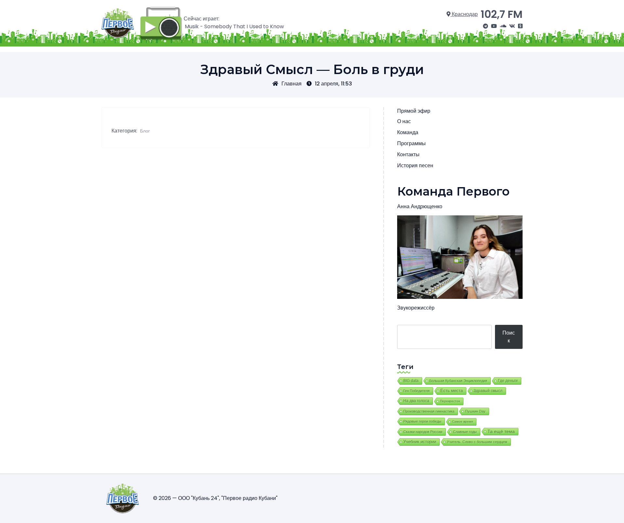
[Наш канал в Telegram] (485, 26)
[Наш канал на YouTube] (494, 26)
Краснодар (464, 14)
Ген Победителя (416, 391)
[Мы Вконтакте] (512, 26)
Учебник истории (419, 441)
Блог (145, 131)
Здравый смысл (488, 391)
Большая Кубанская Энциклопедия (458, 381)
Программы (411, 143)
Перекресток (450, 401)
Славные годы (465, 432)
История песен (415, 165)
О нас (404, 121)
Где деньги (508, 380)
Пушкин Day (475, 411)
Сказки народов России (422, 432)
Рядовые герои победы (422, 421)
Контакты (408, 154)
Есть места (451, 391)
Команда (407, 132)
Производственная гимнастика (428, 411)
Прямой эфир (413, 111)
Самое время (462, 421)
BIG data (411, 380)
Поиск (508, 336)
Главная (291, 83)
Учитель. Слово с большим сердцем (477, 442)
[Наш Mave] (503, 26)
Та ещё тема (501, 431)
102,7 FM (502, 14)
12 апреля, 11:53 (333, 83)
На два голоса (416, 401)
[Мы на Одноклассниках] (520, 26)
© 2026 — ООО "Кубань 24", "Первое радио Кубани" (215, 498)
